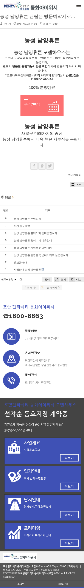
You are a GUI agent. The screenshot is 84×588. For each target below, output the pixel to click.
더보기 (69, 458)
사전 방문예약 (22, 226)
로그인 (21, 584)
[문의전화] (11, 380)
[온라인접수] (11, 358)
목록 (78, 184)
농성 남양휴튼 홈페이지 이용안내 (33, 240)
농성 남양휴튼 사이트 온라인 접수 (33, 248)
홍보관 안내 (20, 262)
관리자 (7, 23)
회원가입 (63, 584)
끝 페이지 (52, 287)
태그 (78, 279)
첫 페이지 (31, 287)
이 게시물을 (74, 174)
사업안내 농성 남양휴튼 (27, 269)
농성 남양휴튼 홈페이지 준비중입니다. (36, 233)
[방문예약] (11, 336)
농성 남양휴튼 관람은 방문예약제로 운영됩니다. (41, 255)
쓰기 (63, 279)
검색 (47, 279)
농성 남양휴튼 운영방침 (27, 218)
